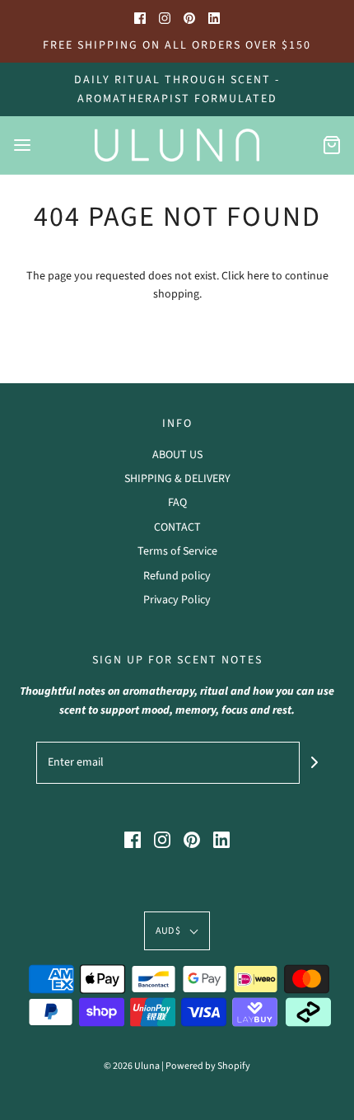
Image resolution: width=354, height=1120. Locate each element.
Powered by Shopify (207, 1066)
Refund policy (177, 576)
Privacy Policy (177, 600)
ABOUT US (177, 455)
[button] (177, 930)
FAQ (177, 502)
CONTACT (177, 527)
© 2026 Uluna (132, 1066)
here (258, 276)
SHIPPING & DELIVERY (177, 479)
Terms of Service (177, 551)
